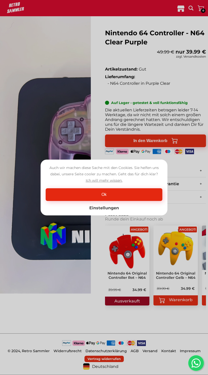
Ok (104, 194)
